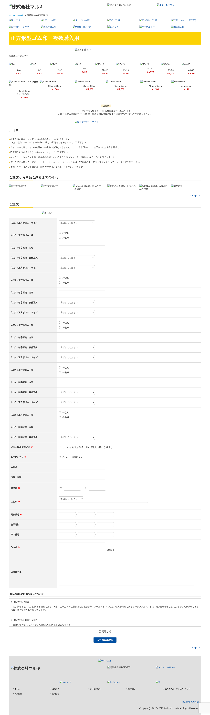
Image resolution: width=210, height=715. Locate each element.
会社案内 (55, 689)
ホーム (17, 689)
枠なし (65, 233)
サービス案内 (95, 689)
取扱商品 (131, 689)
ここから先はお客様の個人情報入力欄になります (87, 447)
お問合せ (55, 694)
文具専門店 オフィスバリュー (177, 689)
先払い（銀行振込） (72, 457)
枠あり (65, 237)
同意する (106, 631)
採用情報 (18, 694)
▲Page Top (195, 195)
